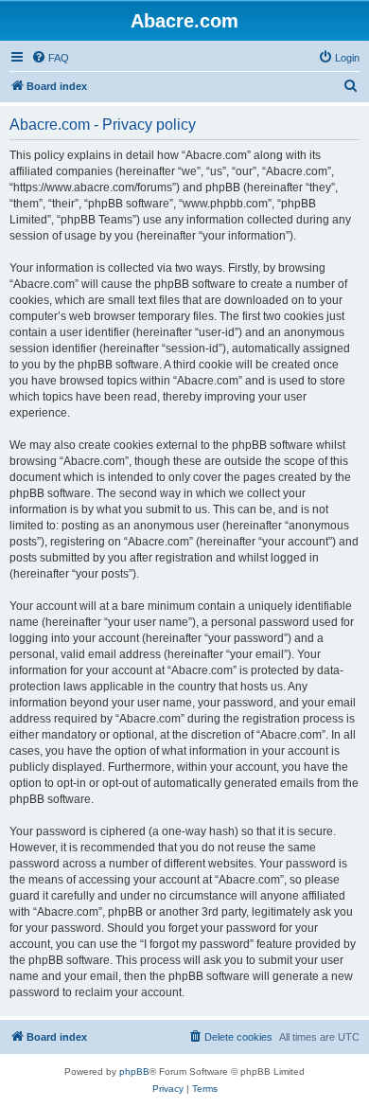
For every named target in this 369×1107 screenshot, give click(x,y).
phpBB (134, 1071)
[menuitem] (50, 57)
